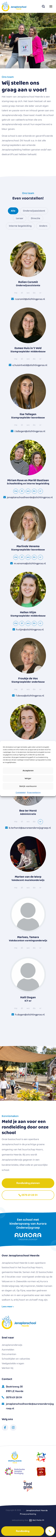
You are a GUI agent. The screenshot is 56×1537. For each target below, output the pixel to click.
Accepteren (28, 770)
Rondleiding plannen (28, 1182)
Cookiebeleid (21, 792)
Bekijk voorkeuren (28, 786)
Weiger (28, 778)
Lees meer (7, 1306)
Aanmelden (8, 1350)
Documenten (9, 1354)
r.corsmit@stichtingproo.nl (30, 298)
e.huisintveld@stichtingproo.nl (29, 365)
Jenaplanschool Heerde (37, 1510)
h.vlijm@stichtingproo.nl (30, 629)
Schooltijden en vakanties (16, 1359)
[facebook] (5, 1427)
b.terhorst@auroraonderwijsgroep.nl (30, 827)
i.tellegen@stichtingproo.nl (30, 431)
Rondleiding (22, 1530)
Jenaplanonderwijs (12, 1345)
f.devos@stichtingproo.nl (30, 695)
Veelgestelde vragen (13, 1363)
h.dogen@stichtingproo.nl (30, 1014)
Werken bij (7, 1368)
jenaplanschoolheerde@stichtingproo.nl (30, 497)
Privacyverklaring (33, 792)
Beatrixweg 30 (14, 1389)
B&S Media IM (38, 1520)
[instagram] (13, 1427)
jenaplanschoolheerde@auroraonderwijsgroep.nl (30, 1406)
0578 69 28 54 (29, 1194)
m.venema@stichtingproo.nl (30, 563)
